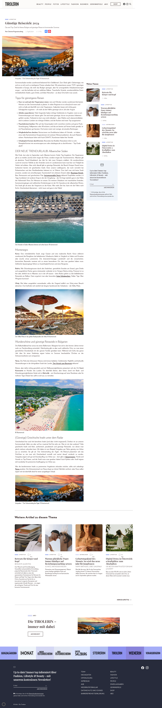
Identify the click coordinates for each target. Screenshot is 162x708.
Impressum (85, 681)
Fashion (75, 4)
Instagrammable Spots (52, 175)
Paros (17, 469)
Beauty (40, 4)
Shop (115, 4)
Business (84, 4)
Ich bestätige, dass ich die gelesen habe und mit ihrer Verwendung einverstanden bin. (102, 194)
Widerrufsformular (89, 687)
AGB (82, 684)
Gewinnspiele (96, 4)
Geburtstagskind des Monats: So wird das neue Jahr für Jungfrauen (109, 131)
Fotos (56, 4)
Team (83, 672)
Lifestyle (65, 4)
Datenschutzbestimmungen (97, 194)
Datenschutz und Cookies (92, 690)
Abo (106, 4)
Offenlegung (86, 678)
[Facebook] (46, 31)
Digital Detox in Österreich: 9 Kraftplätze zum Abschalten (108, 148)
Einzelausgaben (117, 684)
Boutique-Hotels (77, 173)
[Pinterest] (49, 31)
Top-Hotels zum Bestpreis (62, 363)
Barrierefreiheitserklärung (92, 693)
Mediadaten (86, 675)
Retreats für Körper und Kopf (109, 93)
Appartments (70, 457)
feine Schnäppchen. (63, 276)
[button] (3, 704)
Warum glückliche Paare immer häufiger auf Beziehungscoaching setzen (109, 112)
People (48, 4)
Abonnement (35, 634)
